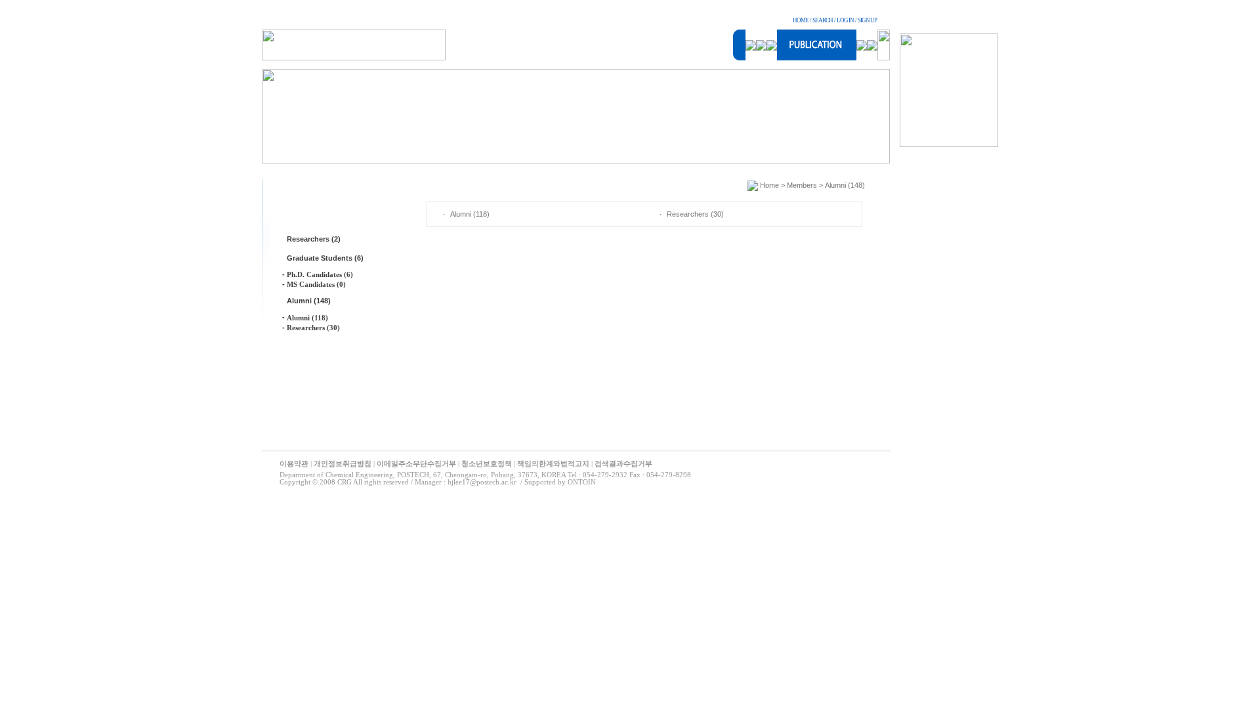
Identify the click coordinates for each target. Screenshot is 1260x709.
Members (802, 185)
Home (769, 185)
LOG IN (845, 20)
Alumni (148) (309, 301)
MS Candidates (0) (316, 284)
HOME (800, 20)
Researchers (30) (313, 328)
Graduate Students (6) (325, 258)
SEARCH (822, 20)
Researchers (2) (314, 239)
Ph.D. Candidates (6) (320, 274)
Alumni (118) (307, 318)
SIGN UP (867, 20)
